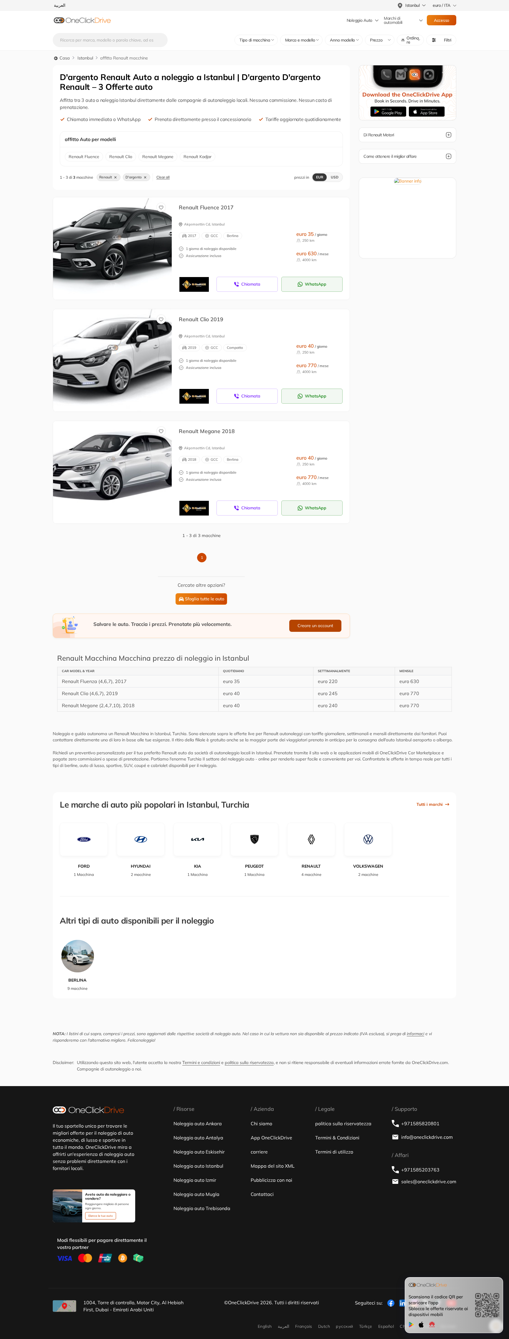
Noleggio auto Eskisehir (199, 1152)
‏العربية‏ (283, 1326)
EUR (319, 177)
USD (334, 177)
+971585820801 (420, 1123)
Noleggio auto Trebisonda (201, 1208)
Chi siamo (261, 1123)
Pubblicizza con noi (271, 1180)
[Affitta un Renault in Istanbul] (116, 242)
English (265, 1326)
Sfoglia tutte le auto (204, 598)
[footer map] (64, 1306)
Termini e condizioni (201, 1062)
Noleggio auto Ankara (197, 1123)
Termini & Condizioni (337, 1138)
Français (303, 1326)
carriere (259, 1152)
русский (344, 1326)
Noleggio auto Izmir (194, 1180)
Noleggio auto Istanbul (198, 1166)
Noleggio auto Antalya (198, 1138)
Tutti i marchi (430, 804)
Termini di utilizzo (334, 1152)
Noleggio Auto (359, 20)
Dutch (324, 1326)
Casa (64, 58)
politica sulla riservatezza (249, 1062)
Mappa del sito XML (273, 1166)
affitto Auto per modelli (90, 139)
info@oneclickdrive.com (427, 1137)
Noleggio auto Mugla (196, 1194)
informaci (415, 1033)
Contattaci (262, 1194)
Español (386, 1326)
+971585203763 (420, 1170)
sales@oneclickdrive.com (428, 1181)
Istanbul (85, 58)
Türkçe (365, 1326)
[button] (410, 40)
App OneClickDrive (271, 1138)
